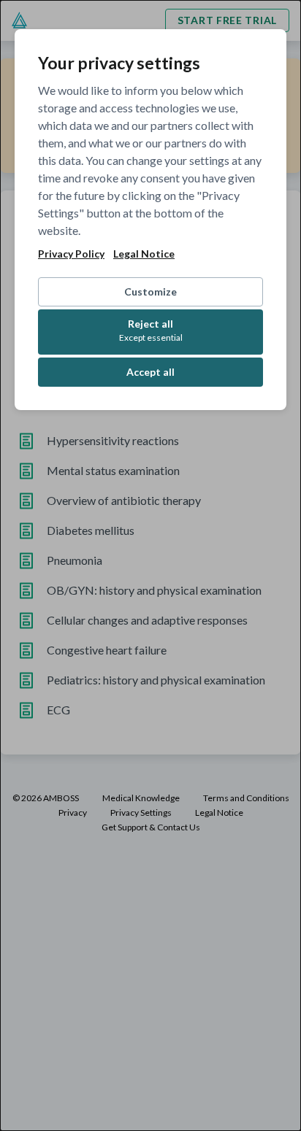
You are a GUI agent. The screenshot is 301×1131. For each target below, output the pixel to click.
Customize (150, 291)
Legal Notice (144, 254)
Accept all (150, 372)
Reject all (151, 330)
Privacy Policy (71, 254)
